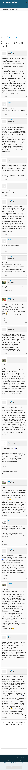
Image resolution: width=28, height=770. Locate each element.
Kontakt (5, 757)
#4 (26, 179)
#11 (26, 353)
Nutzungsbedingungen (19, 757)
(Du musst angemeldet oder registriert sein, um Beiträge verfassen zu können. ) (14, 723)
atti (9, 442)
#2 (26, 114)
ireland (10, 52)
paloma (10, 358)
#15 (26, 515)
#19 (26, 665)
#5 (26, 195)
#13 (26, 437)
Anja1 (9, 281)
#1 (26, 96)
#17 (26, 578)
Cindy (9, 298)
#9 (26, 293)
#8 (26, 275)
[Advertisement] (14, 24)
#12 (26, 396)
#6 (26, 234)
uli (8, 636)
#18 (26, 631)
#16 (26, 544)
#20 (26, 717)
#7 (26, 251)
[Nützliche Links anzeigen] (26, 37)
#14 (26, 476)
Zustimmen (9, 767)
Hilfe (10, 757)
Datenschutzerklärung (13, 760)
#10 (26, 322)
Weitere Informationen (17, 767)
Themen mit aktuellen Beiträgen (10, 9)
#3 (26, 154)
